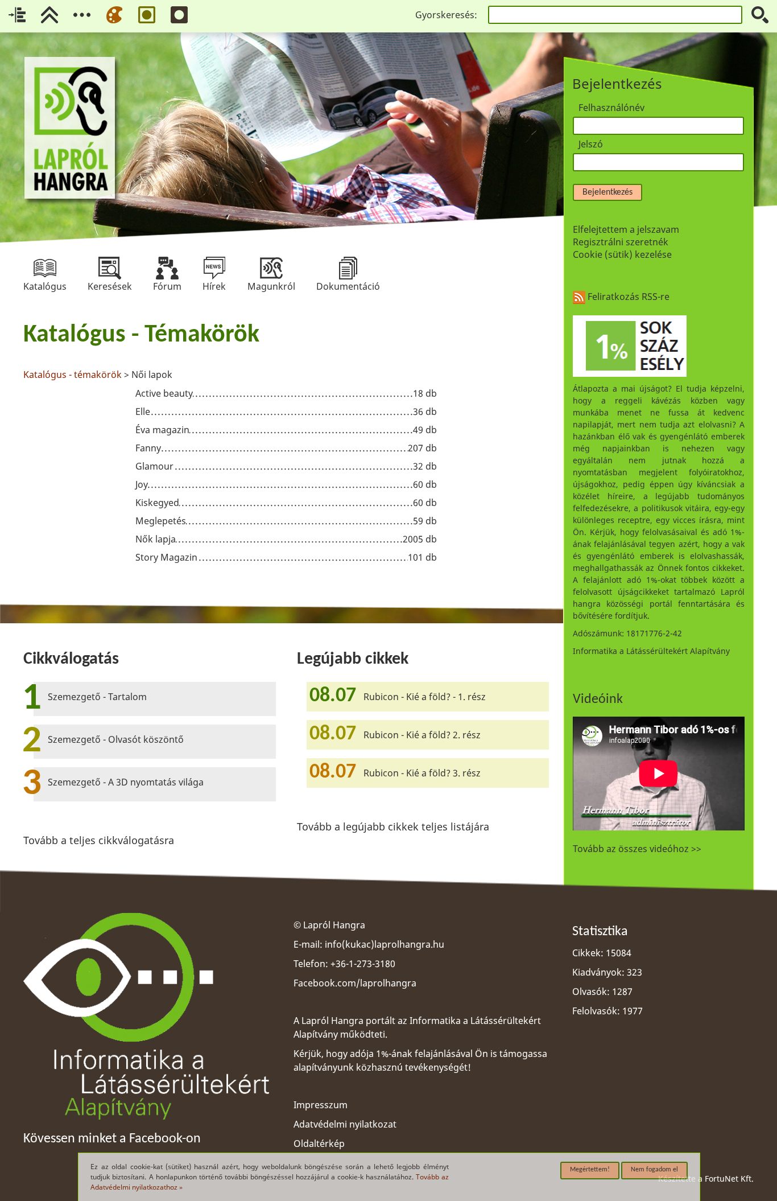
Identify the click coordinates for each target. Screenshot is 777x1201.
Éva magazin (162, 429)
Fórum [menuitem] (167, 268)
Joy (141, 484)
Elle (142, 411)
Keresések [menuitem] (110, 268)
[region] (286, 444)
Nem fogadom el (654, 1169)
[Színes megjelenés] (114, 15)
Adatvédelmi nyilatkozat (345, 1124)
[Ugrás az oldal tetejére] (49, 15)
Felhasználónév (611, 107)
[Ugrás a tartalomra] (17, 15)
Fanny (148, 448)
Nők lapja (155, 539)
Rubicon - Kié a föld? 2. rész (422, 735)
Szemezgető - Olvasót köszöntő (116, 739)
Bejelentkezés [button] (607, 192)
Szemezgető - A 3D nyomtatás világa (126, 782)
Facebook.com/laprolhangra (355, 983)
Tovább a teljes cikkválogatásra (98, 840)
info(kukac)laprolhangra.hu (384, 944)
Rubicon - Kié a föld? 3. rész (422, 773)
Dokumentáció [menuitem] (348, 268)
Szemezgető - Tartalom (97, 696)
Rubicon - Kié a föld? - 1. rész (424, 696)
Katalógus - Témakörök (141, 335)
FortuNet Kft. (729, 1178)
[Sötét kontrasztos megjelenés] (179, 15)
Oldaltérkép (319, 1143)
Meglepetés (160, 521)
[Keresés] (760, 15)
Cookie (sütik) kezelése (622, 254)
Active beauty (164, 393)
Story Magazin (166, 557)
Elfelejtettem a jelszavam (626, 229)
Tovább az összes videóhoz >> (637, 848)
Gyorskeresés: (446, 15)
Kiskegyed (157, 502)
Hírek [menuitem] (214, 268)
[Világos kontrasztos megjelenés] (147, 15)
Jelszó (590, 144)
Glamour (154, 466)
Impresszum (321, 1105)
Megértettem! (590, 1169)
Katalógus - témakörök (73, 374)
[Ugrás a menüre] (82, 15)
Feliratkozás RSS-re (627, 296)
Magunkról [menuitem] (271, 268)
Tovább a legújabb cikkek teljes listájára (393, 826)
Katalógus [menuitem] (45, 268)
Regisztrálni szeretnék (620, 242)
